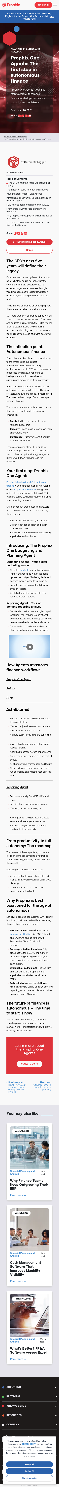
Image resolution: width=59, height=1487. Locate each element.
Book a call (43, 5)
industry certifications (21, 934)
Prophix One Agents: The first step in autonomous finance (25, 70)
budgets (25, 570)
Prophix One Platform (24, 490)
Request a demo (29, 1064)
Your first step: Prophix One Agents (24, 194)
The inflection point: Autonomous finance (27, 190)
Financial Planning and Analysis (15, 137)
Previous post (17, 1087)
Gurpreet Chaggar (35, 162)
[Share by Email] (29, 116)
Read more (16, 1195)
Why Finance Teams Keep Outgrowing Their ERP (29, 1185)
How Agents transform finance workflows (27, 205)
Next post (42, 1086)
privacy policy (29, 1444)
